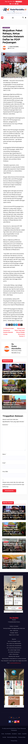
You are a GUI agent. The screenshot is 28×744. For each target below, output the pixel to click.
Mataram (6, 541)
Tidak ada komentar (17, 517)
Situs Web (5, 471)
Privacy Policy (14, 740)
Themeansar (14, 730)
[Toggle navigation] (12, 18)
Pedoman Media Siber (12, 737)
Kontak (4, 737)
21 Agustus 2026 (9, 531)
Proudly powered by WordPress (9, 728)
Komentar (6, 424)
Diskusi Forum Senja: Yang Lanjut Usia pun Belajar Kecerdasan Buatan (20, 332)
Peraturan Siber (21, 737)
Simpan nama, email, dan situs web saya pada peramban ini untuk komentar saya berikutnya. (13, 484)
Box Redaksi (14, 618)
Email (4, 463)
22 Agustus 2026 (9, 515)
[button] (23, 17)
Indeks (19, 733)
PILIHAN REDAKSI (6, 27)
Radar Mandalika (14, 46)
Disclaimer (14, 733)
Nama (4, 454)
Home (3, 733)
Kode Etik (24, 733)
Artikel (5, 525)
